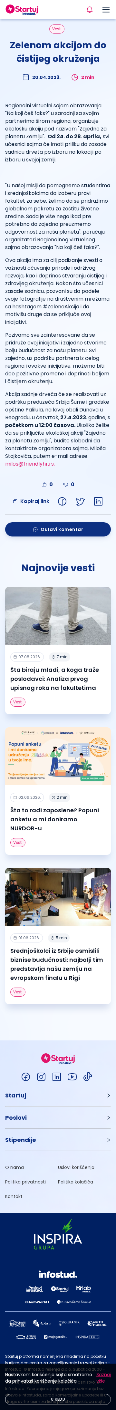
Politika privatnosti (25, 1182)
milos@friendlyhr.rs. (30, 464)
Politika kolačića (75, 1182)
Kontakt (14, 1196)
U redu (58, 1399)
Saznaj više (103, 1377)
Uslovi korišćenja (76, 1167)
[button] (58, 1095)
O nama (14, 1167)
